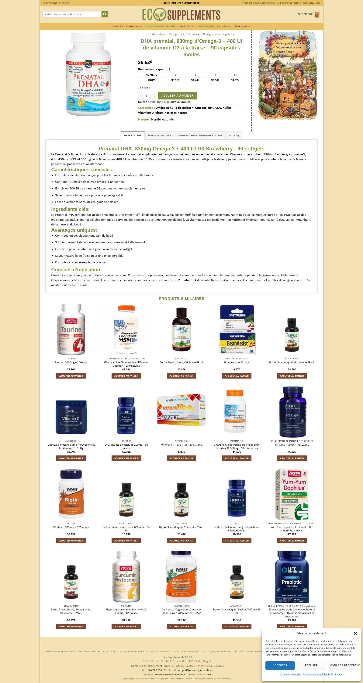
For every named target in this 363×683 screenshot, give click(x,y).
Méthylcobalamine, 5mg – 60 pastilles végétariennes (236, 528)
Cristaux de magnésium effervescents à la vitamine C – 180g (71, 446)
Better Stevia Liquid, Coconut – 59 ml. (181, 527)
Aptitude (186, 26)
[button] (355, 633)
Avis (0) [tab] (234, 135)
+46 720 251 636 (157, 670)
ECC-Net (208, 674)
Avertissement (190, 651)
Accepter (280, 665)
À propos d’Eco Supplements (259, 2)
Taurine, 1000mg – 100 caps (71, 362)
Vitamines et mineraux (160, 26)
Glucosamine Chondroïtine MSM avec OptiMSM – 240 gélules (126, 364)
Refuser (311, 665)
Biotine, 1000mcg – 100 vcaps (71, 527)
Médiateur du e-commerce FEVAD (170, 674)
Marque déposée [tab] (159, 135)
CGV (105, 651)
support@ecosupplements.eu (195, 670)
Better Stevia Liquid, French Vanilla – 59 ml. (126, 528)
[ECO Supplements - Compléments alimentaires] (181, 14)
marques (241, 26)
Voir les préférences (343, 665)
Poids (151, 34)
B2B (175, 651)
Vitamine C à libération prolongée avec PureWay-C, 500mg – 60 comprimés (237, 446)
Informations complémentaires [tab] (200, 135)
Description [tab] (133, 135)
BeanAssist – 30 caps (236, 362)
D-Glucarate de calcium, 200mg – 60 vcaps (126, 446)
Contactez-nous (311, 2)
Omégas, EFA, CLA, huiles (214, 26)
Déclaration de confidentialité (318, 674)
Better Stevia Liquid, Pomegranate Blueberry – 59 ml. (71, 611)
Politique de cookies (290, 674)
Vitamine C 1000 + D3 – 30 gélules (181, 445)
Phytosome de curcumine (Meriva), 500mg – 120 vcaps (126, 611)
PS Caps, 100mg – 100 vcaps (292, 445)
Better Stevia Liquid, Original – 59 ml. (182, 362)
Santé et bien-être (126, 26)
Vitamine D (146, 112)
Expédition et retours (289, 2)
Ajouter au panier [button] (71, 375)
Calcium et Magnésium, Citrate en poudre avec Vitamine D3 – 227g (182, 611)
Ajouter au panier (177, 95)
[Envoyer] (105, 14)
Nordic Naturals (162, 119)
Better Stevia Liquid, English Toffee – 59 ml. (237, 611)
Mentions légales (89, 651)
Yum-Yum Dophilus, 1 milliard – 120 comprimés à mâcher (292, 528)
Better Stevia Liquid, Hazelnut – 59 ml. (292, 362)
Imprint (339, 674)
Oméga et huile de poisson (219, 34)
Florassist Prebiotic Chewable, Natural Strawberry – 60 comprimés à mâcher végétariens (292, 613)
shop (162, 34)
